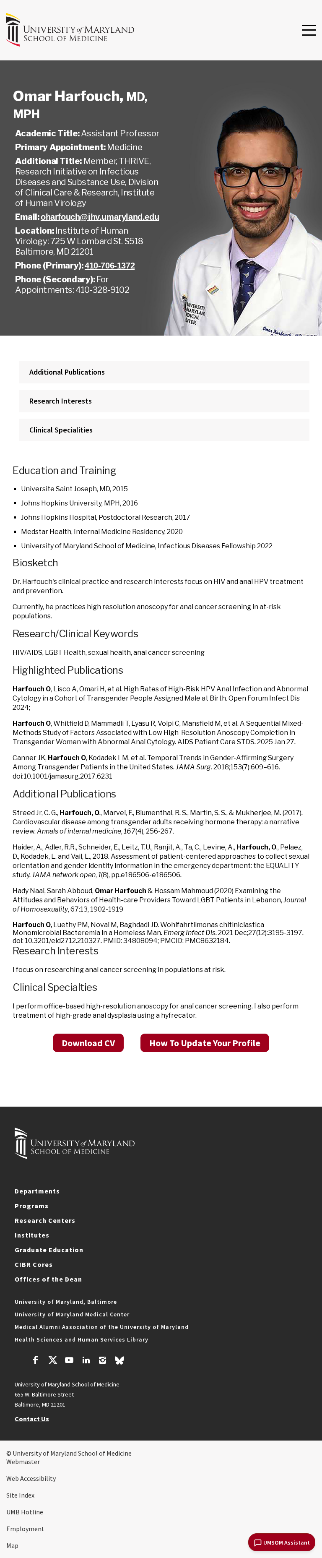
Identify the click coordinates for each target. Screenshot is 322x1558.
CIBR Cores (34, 1264)
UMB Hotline (24, 1512)
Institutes (32, 1235)
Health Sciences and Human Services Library (81, 1339)
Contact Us (32, 1419)
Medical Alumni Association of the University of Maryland (102, 1327)
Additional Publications (67, 372)
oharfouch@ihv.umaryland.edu (100, 216)
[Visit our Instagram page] (102, 1361)
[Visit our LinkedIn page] (86, 1361)
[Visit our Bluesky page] (119, 1362)
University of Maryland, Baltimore (66, 1301)
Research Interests (60, 401)
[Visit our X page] (52, 1361)
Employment (25, 1528)
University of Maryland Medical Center (72, 1314)
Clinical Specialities (61, 430)
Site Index (20, 1495)
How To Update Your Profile (204, 1043)
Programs (32, 1205)
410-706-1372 (110, 265)
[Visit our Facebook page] (35, 1361)
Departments (37, 1191)
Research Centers (45, 1220)
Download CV (88, 1043)
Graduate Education (49, 1249)
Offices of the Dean (48, 1279)
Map (12, 1545)
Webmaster (23, 1461)
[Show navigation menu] (309, 30)
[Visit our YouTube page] (69, 1361)
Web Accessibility (31, 1478)
